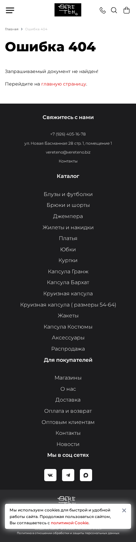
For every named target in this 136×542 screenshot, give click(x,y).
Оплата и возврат (68, 411)
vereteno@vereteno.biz (68, 152)
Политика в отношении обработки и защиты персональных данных (68, 533)
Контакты (68, 161)
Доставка (68, 400)
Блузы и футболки (68, 194)
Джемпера (68, 216)
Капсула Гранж (68, 271)
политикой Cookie (69, 522)
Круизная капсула (68, 293)
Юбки (68, 249)
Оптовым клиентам (68, 422)
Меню (10, 10)
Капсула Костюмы (68, 327)
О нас (68, 389)
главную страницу (63, 84)
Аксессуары (68, 337)
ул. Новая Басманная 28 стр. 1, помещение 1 (68, 143)
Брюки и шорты (68, 205)
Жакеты (68, 315)
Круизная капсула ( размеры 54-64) (68, 305)
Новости (68, 444)
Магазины (68, 378)
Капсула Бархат (68, 282)
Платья (68, 238)
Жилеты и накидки (68, 227)
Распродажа (68, 349)
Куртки (68, 260)
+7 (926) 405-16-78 (68, 134)
